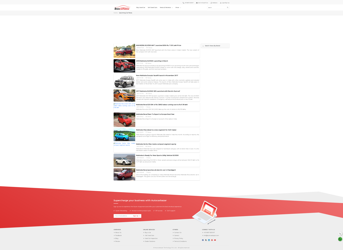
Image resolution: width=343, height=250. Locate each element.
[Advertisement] (167, 28)
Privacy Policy (178, 238)
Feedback (214, 2)
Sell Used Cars (152, 7)
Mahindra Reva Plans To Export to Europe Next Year (155, 114)
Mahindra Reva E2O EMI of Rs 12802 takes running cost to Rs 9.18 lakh (162, 104)
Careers (176, 235)
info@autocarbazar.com (211, 235)
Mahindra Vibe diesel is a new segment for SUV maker (156, 130)
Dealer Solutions (150, 241)
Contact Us (177, 232)
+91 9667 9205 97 (209, 232)
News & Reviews (165, 7)
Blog (116, 238)
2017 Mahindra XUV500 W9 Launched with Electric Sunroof (158, 91)
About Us (118, 232)
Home (116, 13)
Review (117, 241)
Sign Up (135, 216)
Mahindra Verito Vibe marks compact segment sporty (156, 144)
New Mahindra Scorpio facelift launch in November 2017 (157, 75)
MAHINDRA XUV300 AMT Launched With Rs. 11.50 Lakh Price (158, 45)
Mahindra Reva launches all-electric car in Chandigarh (156, 170)
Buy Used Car (140, 7)
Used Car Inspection (151, 238)
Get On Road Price (203, 2)
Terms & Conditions (180, 241)
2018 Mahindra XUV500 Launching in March (152, 61)
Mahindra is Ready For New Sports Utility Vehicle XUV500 (157, 155)
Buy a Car (148, 232)
